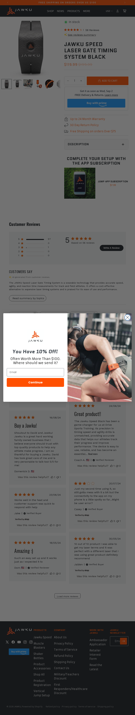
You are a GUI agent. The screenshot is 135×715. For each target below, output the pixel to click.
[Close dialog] (127, 317)
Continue (35, 382)
